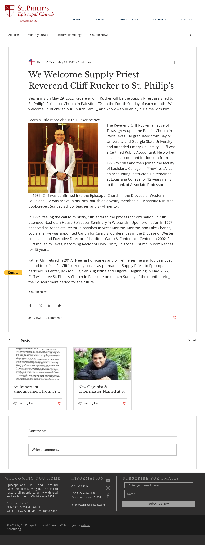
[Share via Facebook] (30, 305)
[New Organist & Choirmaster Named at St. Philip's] (103, 364)
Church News (99, 35)
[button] (13, 272)
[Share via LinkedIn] (50, 305)
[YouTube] (108, 480)
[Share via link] (60, 305)
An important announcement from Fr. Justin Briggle (35, 389)
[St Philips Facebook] (108, 495)
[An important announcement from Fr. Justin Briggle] (37, 364)
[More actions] (174, 62)
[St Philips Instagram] (108, 488)
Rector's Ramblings (69, 35)
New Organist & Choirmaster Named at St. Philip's (102, 389)
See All (192, 340)
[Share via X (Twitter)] (40, 305)
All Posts (14, 35)
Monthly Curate (38, 35)
